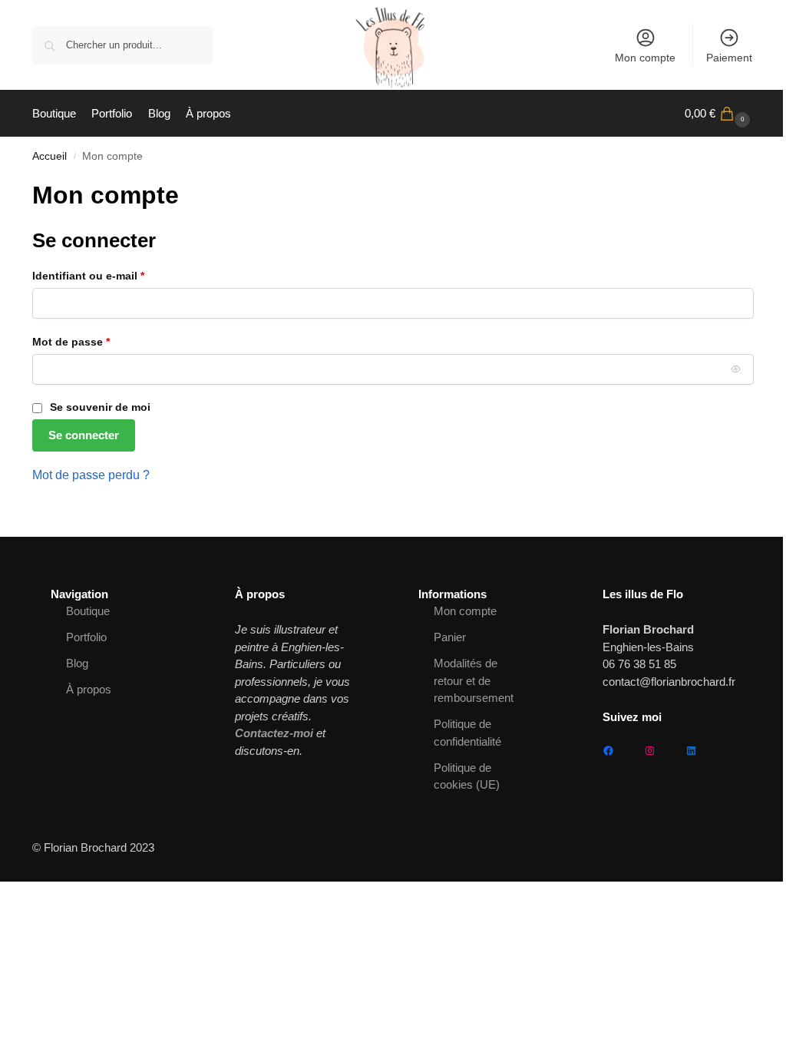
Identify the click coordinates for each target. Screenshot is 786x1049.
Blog (77, 663)
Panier (450, 637)
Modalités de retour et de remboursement (474, 680)
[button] (719, 114)
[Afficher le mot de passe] (736, 369)
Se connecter (83, 435)
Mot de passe (99, 341)
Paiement (729, 57)
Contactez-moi (274, 733)
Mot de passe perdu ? (91, 474)
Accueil (49, 156)
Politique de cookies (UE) (467, 776)
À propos (88, 689)
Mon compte (645, 57)
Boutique (88, 610)
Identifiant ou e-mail (117, 275)
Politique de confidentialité (467, 732)
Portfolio (86, 637)
